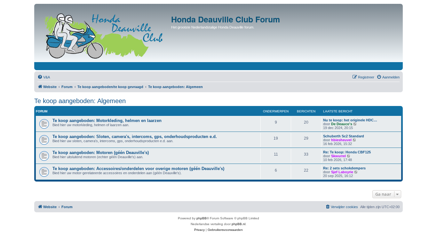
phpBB (201, 218)
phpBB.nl (238, 224)
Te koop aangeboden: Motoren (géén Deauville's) (100, 152)
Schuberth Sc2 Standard (343, 136)
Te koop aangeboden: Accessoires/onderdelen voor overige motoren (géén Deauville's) (138, 168)
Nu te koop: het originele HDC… (350, 120)
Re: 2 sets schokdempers (344, 168)
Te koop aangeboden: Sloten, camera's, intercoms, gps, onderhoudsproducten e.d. (134, 136)
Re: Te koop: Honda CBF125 (347, 152)
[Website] (103, 35)
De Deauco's (341, 124)
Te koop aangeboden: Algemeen (80, 100)
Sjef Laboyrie (342, 172)
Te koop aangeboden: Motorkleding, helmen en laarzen (107, 120)
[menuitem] (43, 77)
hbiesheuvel (341, 140)
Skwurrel (338, 156)
